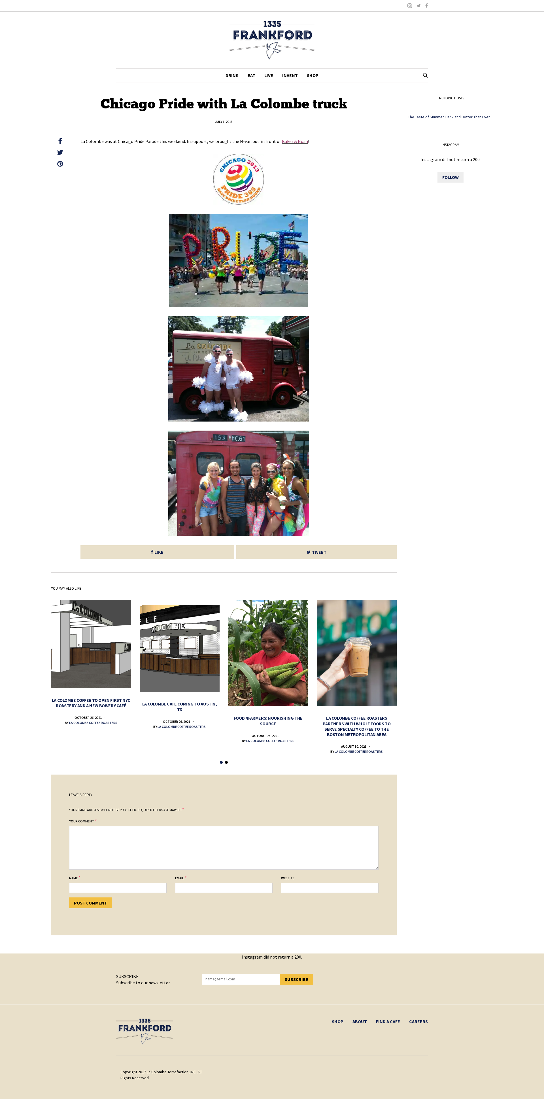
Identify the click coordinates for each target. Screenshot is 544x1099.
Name (73, 878)
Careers (418, 1021)
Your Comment (81, 821)
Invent (290, 75)
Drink (232, 75)
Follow (450, 177)
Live (268, 75)
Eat (251, 75)
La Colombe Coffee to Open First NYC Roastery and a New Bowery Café (91, 702)
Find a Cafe (388, 1021)
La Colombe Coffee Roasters (93, 722)
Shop (312, 75)
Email (179, 878)
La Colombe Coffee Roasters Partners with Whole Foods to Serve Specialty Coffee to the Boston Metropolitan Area (356, 726)
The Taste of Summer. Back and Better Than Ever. (449, 116)
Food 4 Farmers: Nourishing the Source (268, 720)
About (359, 1021)
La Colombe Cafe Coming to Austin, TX (179, 706)
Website (287, 878)
